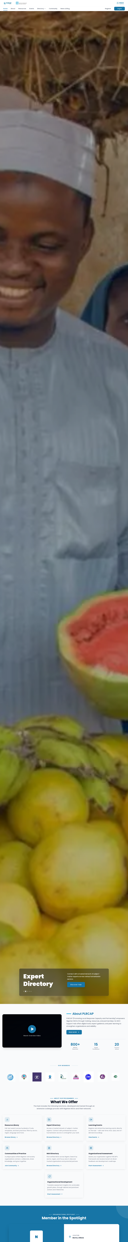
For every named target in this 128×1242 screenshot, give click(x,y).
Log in (119, 9)
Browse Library (10, 1137)
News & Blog (65, 9)
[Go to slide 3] (27, 991)
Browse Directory (53, 1137)
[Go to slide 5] (31, 991)
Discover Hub (76, 985)
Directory (40, 9)
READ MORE (73, 1032)
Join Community (11, 1166)
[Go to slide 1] (23, 991)
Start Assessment (95, 1166)
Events (31, 9)
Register (108, 9)
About (13, 9)
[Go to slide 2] (25, 991)
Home (5, 9)
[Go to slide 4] (29, 991)
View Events (92, 1137)
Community (53, 9)
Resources (22, 9)
